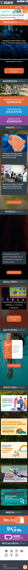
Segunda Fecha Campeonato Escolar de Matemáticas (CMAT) (16, 349)
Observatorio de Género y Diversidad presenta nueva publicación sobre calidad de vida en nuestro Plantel (12, 186)
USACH (14, 22)
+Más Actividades (14, 366)
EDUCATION (14, 112)
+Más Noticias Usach (14, 202)
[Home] (6, 2)
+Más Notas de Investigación (14, 71)
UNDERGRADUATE (14, 99)
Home (5, 564)
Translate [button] (19, 7)
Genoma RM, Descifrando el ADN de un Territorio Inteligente (14, 305)
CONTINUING (14, 109)
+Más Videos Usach (14, 272)
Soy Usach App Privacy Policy (10, 568)
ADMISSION (14, 102)
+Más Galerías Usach (14, 318)
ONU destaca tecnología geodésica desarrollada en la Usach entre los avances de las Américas (12, 155)
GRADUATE (14, 119)
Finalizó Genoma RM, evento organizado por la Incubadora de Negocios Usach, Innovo (13, 258)
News (4, 566)
